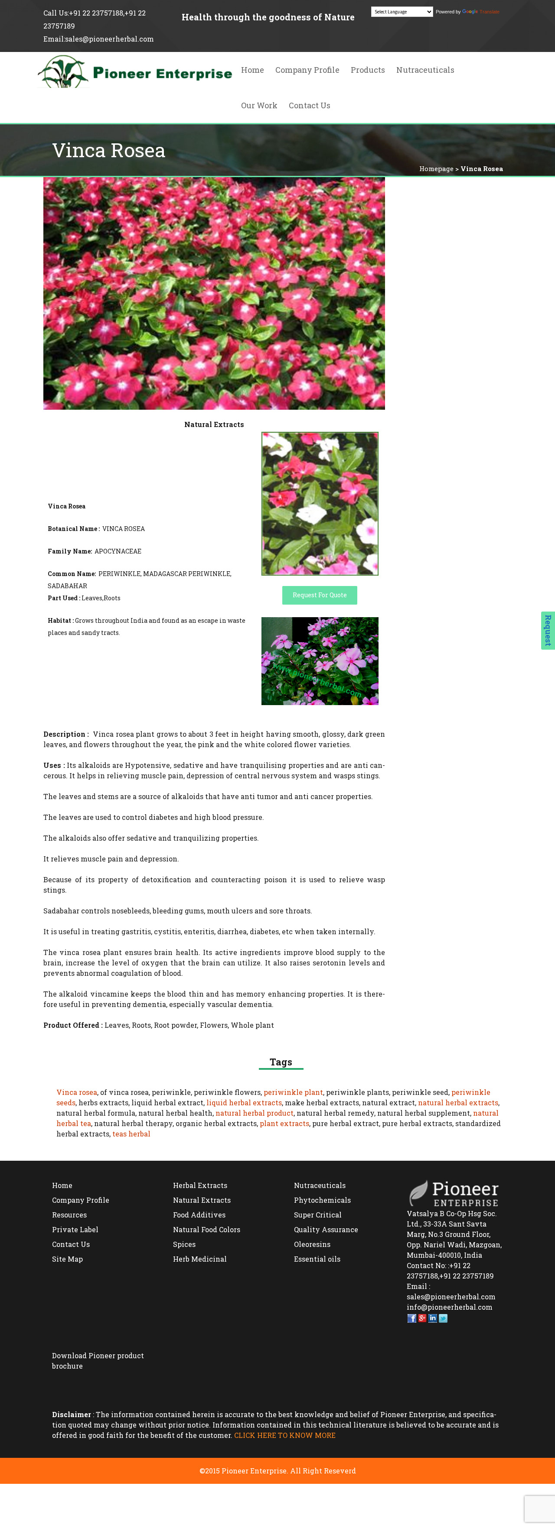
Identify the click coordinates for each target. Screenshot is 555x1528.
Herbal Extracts (200, 1185)
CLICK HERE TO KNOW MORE (285, 1435)
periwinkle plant (293, 1092)
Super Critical (318, 1214)
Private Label (75, 1229)
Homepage (436, 168)
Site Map (67, 1258)
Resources (69, 1214)
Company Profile (307, 70)
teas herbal (131, 1133)
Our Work (259, 105)
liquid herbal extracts (244, 1102)
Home (252, 70)
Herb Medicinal (200, 1258)
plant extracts (284, 1123)
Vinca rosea (76, 1092)
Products (368, 70)
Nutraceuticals (425, 70)
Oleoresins (312, 1244)
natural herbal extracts (458, 1102)
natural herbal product (254, 1112)
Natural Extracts (202, 1199)
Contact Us (309, 105)
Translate (490, 11)
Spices (184, 1244)
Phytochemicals (322, 1199)
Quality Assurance (326, 1229)
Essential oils (317, 1258)
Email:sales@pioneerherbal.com (98, 38)
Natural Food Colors (206, 1229)
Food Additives (199, 1214)
